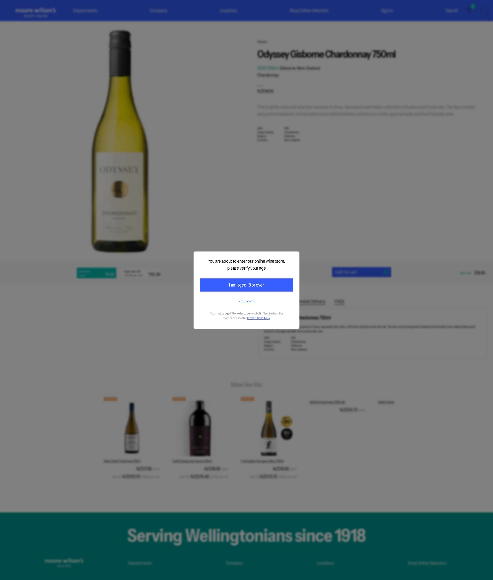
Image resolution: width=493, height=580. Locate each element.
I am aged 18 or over (246, 285)
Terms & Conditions (258, 318)
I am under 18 (246, 301)
